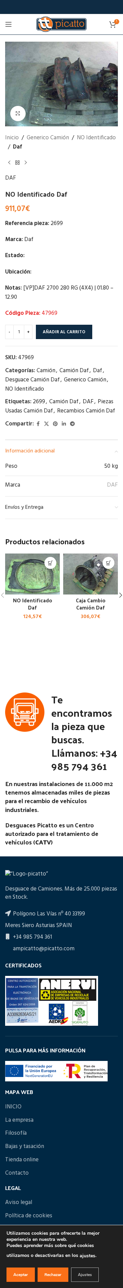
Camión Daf (74, 370)
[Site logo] (61, 24)
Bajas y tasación (24, 1147)
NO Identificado (96, 137)
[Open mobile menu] (8, 24)
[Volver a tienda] (17, 162)
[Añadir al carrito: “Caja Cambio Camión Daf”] (108, 563)
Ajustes (85, 1274)
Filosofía (16, 1133)
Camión (46, 370)
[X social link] (46, 424)
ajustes (87, 1255)
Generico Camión (48, 137)
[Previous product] (9, 162)
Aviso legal (18, 1203)
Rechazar (53, 1274)
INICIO (13, 1107)
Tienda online (22, 1160)
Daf (17, 147)
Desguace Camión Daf (32, 379)
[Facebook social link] (38, 424)
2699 (39, 401)
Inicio (12, 137)
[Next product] (26, 162)
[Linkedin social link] (64, 424)
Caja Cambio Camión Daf (91, 604)
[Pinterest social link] (55, 424)
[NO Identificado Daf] (32, 574)
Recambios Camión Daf (86, 411)
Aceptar (20, 1274)
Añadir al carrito (64, 332)
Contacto (17, 1173)
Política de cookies (28, 1216)
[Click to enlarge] (18, 113)
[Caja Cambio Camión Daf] (90, 574)
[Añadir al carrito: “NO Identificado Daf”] (50, 563)
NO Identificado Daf (32, 604)
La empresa (19, 1120)
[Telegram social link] (72, 424)
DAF (10, 178)
